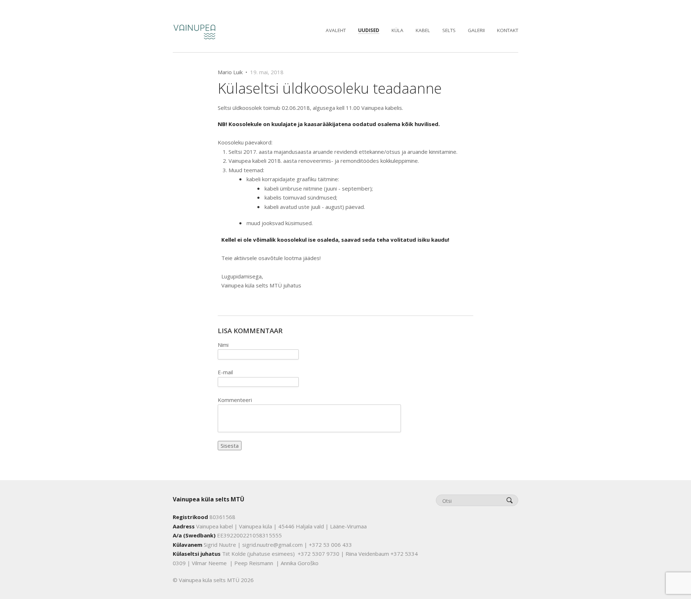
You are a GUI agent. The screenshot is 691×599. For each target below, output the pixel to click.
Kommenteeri (235, 399)
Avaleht (336, 30)
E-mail (225, 372)
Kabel (423, 30)
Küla (397, 30)
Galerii (476, 30)
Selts (449, 30)
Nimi (223, 344)
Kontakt (507, 30)
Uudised (368, 30)
